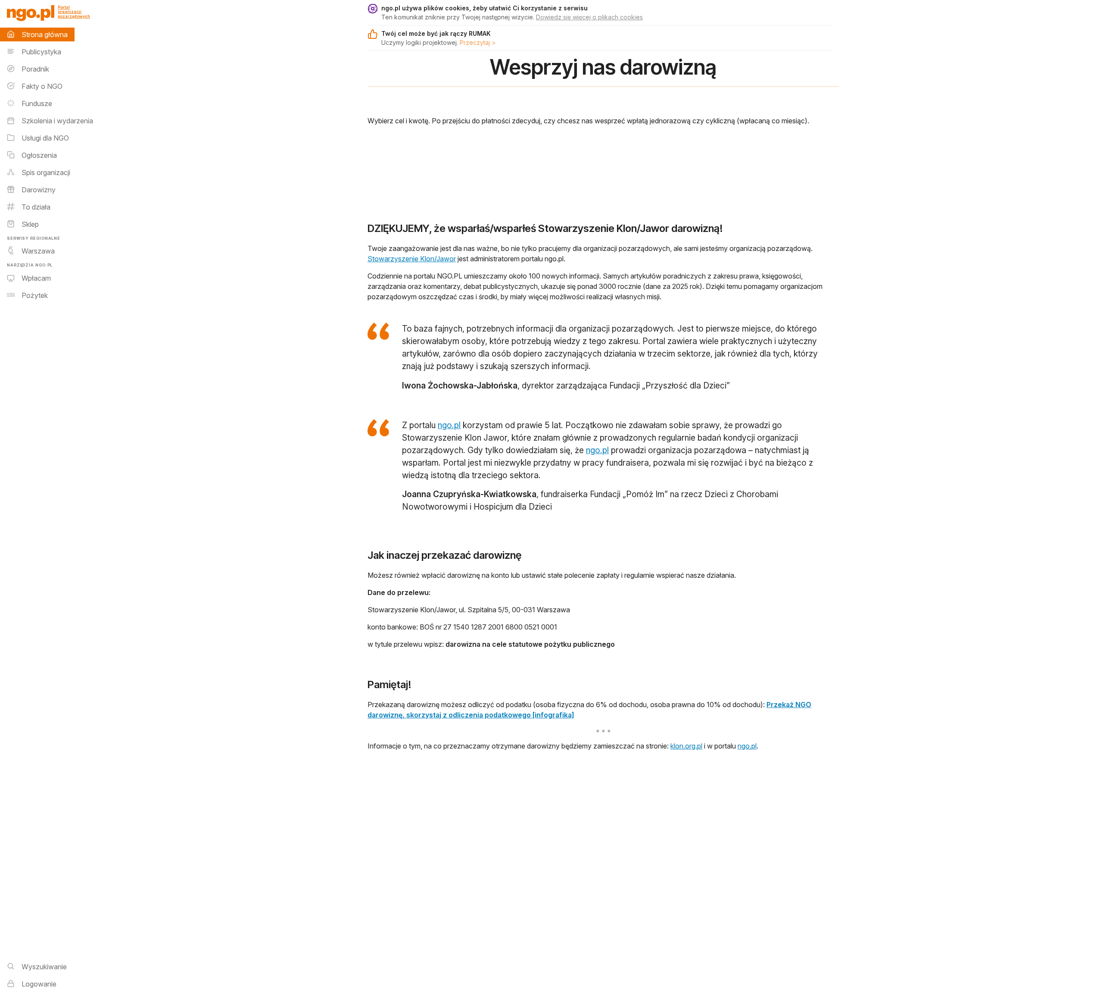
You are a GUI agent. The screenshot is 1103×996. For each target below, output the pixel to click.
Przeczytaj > (478, 42)
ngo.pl (449, 425)
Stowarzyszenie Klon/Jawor (412, 258)
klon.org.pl (686, 746)
